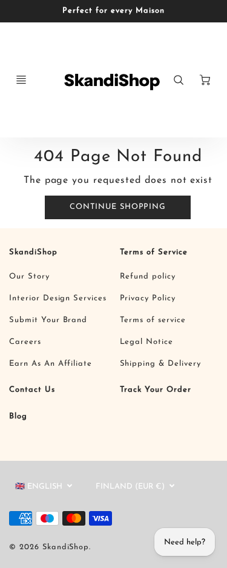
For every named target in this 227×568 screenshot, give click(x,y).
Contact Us (32, 390)
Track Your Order (155, 390)
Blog (18, 416)
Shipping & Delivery (160, 364)
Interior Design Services (58, 298)
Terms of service (153, 320)
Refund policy (148, 276)
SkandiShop (33, 252)
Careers (25, 342)
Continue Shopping (118, 207)
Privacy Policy (148, 298)
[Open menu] (21, 80)
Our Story (29, 276)
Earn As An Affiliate (50, 364)
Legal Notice (147, 342)
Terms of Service (154, 252)
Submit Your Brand (48, 320)
